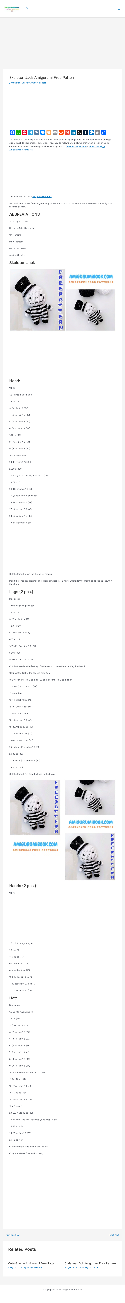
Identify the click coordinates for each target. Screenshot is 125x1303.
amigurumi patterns (42, 196)
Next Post (115, 1235)
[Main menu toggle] (119, 9)
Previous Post (11, 1235)
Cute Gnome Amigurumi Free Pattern (32, 1263)
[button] (27, 9)
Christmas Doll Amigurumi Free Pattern (90, 1263)
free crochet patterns (76, 146)
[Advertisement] (62, 39)
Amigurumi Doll (18, 83)
